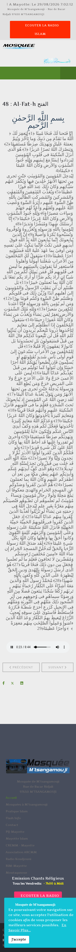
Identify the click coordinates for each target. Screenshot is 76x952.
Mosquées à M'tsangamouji (27, 804)
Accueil (11, 797)
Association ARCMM (21, 852)
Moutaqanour (16, 872)
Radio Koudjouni (18, 859)
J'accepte (19, 939)
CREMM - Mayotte (20, 845)
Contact (12, 825)
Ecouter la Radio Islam (41, 29)
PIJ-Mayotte (15, 831)
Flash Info (13, 818)
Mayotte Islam (17, 838)
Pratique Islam (17, 811)
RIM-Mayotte (16, 865)
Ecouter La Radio (39, 895)
